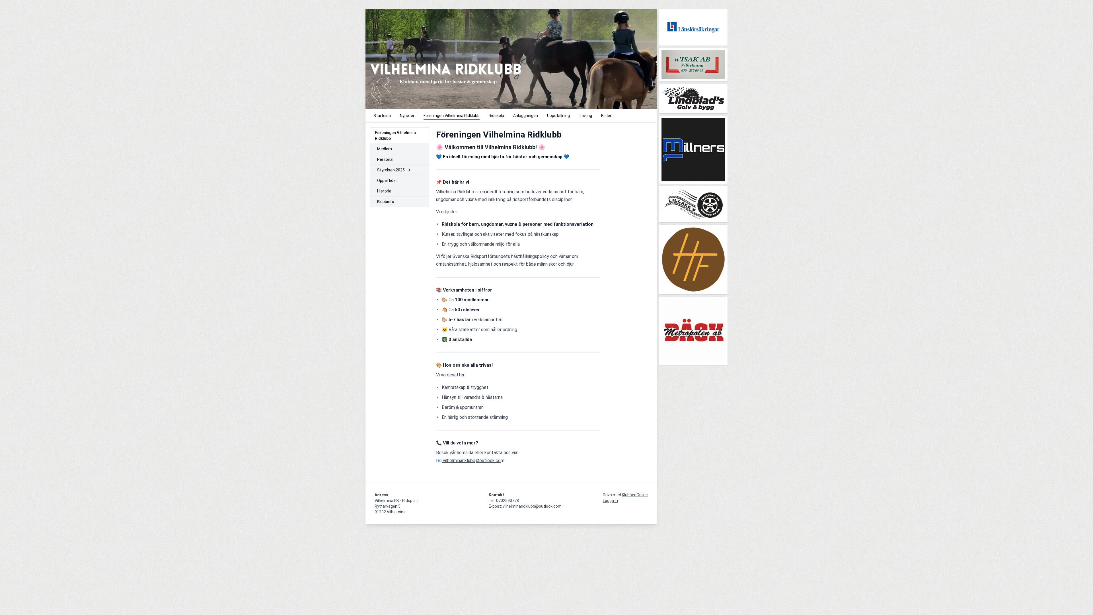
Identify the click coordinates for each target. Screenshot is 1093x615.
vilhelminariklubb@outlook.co (471, 460)
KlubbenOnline (635, 495)
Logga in (610, 500)
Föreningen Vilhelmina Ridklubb (395, 135)
